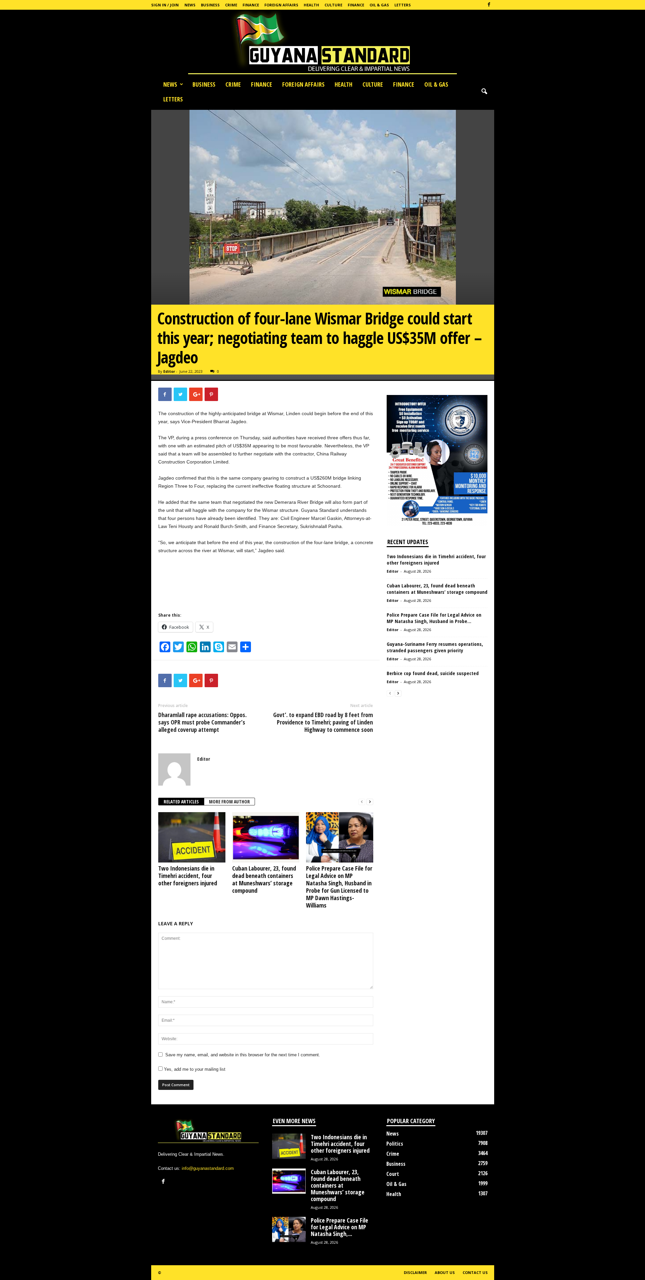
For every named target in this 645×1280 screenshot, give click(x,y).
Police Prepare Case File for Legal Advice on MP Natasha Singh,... (339, 1227)
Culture (333, 4)
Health (311, 4)
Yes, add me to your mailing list (194, 1069)
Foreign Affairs (281, 4)
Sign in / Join (165, 4)
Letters (402, 4)
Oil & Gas (379, 4)
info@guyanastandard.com (208, 1168)
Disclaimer (415, 1272)
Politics (394, 1143)
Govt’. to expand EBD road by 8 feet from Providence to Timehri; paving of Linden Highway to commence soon (323, 722)
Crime (231, 4)
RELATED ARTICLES (181, 801)
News (190, 4)
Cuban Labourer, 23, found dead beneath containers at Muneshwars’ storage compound (264, 879)
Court (392, 1174)
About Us (445, 1272)
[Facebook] (489, 5)
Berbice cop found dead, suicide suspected (433, 673)
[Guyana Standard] (322, 43)
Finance (251, 4)
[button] (484, 91)
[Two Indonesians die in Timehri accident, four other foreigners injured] (191, 837)
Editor (169, 371)
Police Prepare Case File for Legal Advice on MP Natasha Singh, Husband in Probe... (434, 617)
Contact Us (475, 1272)
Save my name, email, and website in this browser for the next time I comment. (242, 1054)
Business (210, 4)
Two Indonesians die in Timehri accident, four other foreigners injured (187, 875)
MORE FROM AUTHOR (229, 801)
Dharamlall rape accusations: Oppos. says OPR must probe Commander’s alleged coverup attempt (202, 722)
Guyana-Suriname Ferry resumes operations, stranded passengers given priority (435, 647)
